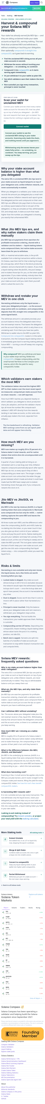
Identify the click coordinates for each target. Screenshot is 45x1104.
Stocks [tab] (30, 908)
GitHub (3, 1099)
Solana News (5, 1094)
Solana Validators (7, 1047)
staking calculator (30, 818)
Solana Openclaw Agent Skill (11, 1080)
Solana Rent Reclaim (8, 1068)
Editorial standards (8, 1089)
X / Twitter (4, 1096)
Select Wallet (34, 3)
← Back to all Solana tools (11, 885)
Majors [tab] (6, 908)
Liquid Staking (6, 1049)
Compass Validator (7, 1045)
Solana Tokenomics (8, 1075)
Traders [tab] (22, 908)
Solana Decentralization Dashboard (13, 1061)
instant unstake (25, 816)
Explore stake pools (8, 1051)
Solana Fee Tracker (7, 1066)
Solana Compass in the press (11, 1092)
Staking (9, 16)
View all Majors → (36, 998)
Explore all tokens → (36, 895)
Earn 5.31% (37, 8)
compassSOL (24, 70)
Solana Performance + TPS (10, 1059)
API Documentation (8, 1077)
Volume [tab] (14, 908)
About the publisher (8, 1087)
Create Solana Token (8, 1070)
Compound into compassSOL (12, 336)
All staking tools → (37, 833)
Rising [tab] (38, 908)
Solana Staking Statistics (9, 1073)
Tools (3, 16)
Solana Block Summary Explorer (12, 1063)
